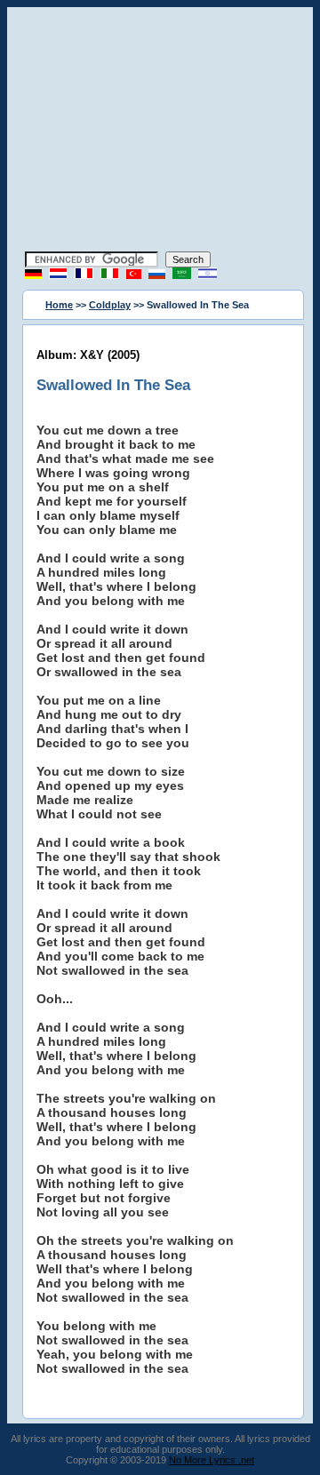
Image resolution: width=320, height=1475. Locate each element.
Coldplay (110, 304)
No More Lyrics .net (211, 1460)
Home (59, 304)
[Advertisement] (160, 131)
